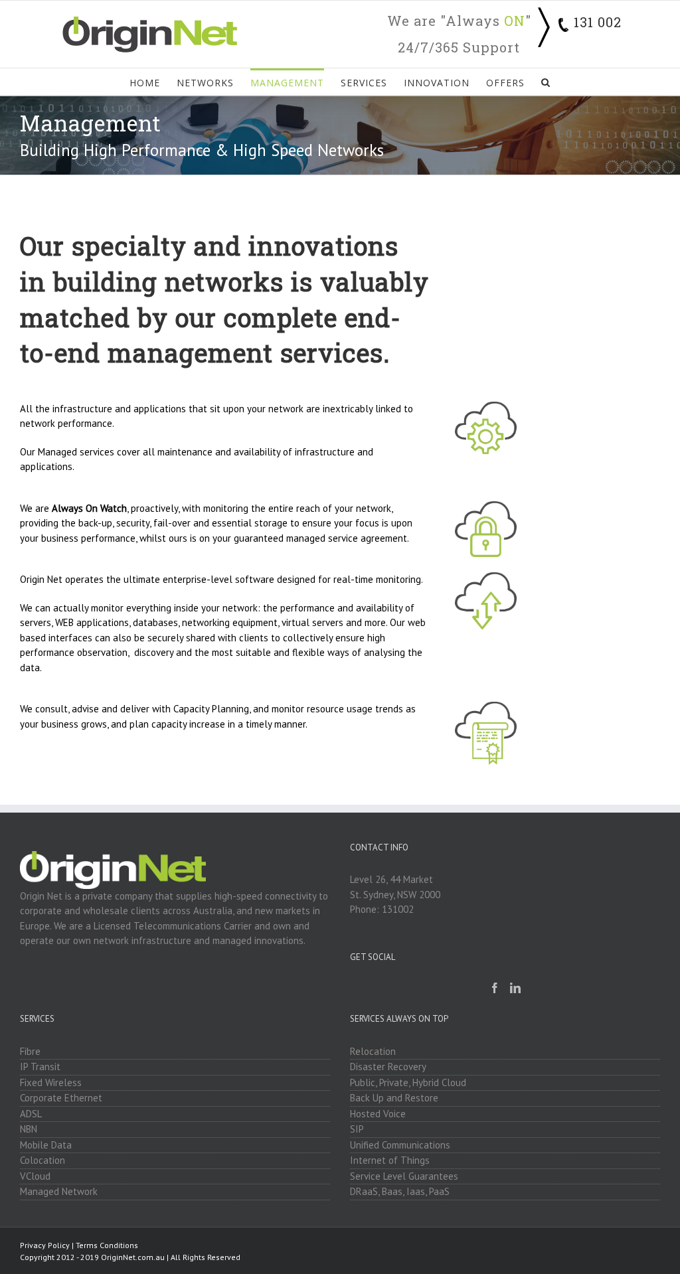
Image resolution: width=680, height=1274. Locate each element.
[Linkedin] (515, 988)
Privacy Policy (45, 1245)
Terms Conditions (107, 1245)
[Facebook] (494, 988)
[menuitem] (153, 81)
